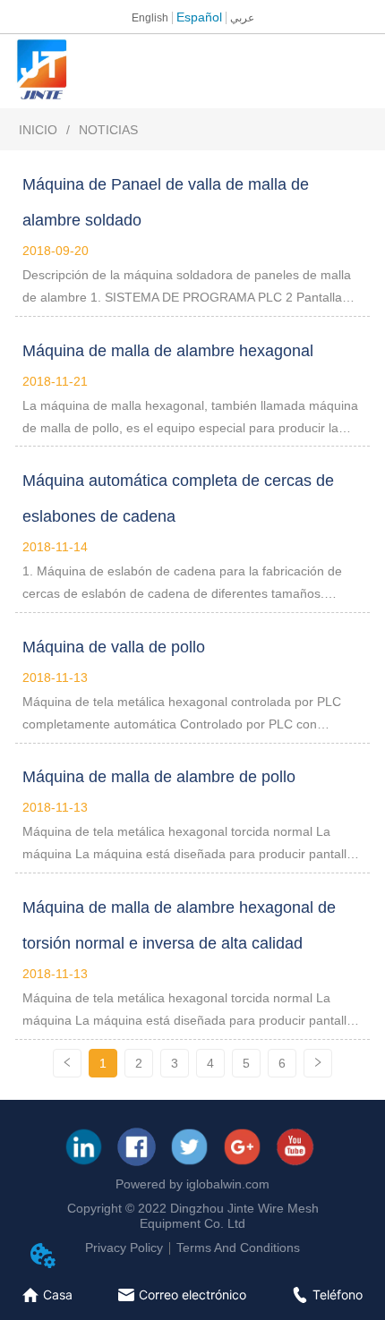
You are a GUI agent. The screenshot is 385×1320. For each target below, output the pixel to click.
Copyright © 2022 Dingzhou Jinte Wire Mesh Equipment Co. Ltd (193, 1216)
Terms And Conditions (238, 1247)
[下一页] (318, 1063)
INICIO (38, 130)
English (150, 18)
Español (199, 17)
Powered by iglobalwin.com (193, 1184)
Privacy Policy (124, 1247)
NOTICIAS (108, 130)
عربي (242, 18)
